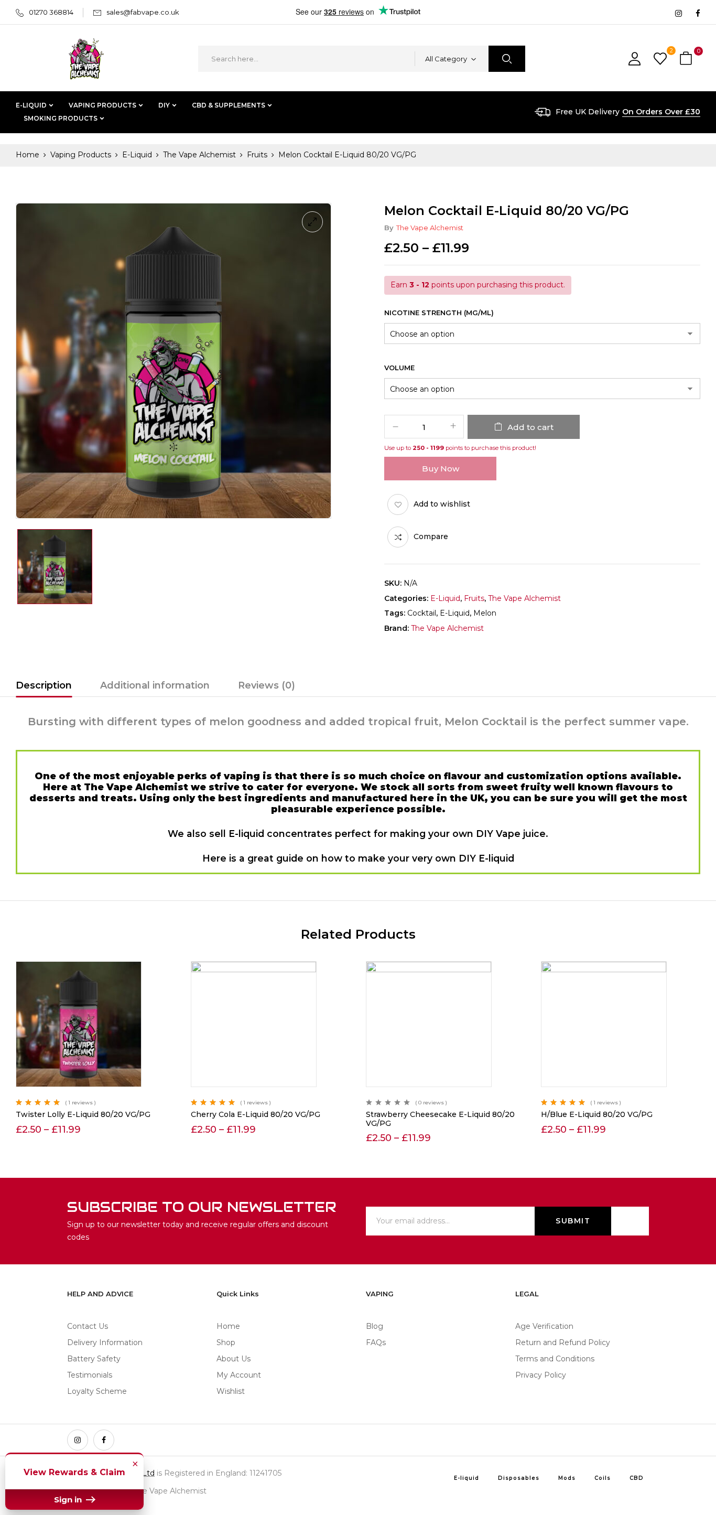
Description (44, 685)
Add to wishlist (442, 504)
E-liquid (455, 613)
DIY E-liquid (486, 858)
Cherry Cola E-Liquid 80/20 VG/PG (255, 1114)
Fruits (257, 154)
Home (27, 154)
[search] (507, 59)
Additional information (155, 685)
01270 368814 (51, 12)
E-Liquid (137, 154)
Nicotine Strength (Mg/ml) (439, 312)
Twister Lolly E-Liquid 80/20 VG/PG (83, 1114)
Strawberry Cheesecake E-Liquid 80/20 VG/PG (440, 1119)
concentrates (299, 833)
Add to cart (530, 427)
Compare (431, 536)
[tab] (44, 687)
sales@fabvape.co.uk (142, 12)
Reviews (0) (266, 685)
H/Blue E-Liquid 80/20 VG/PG (597, 1114)
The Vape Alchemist (199, 154)
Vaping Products (80, 154)
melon (484, 613)
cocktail (421, 613)
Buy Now (440, 469)
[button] (687, 59)
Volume (399, 367)
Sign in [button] (69, 1500)
